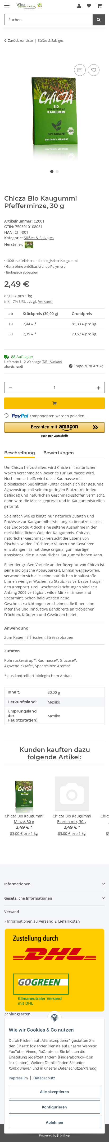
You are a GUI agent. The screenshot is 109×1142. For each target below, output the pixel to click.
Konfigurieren (54, 1107)
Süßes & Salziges (39, 237)
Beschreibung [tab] (19, 452)
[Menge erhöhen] (99, 387)
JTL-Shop (63, 1135)
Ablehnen (54, 1122)
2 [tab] (57, 171)
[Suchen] (99, 19)
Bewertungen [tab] (58, 452)
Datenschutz (44, 1078)
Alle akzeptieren (54, 1091)
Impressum (18, 1078)
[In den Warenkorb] (8, 57)
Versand (45, 301)
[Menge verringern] (10, 387)
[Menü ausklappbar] (7, 3)
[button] (79, 6)
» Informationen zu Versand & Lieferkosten (42, 921)
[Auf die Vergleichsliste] (80, 70)
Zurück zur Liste (20, 40)
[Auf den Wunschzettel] (93, 70)
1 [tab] (51, 171)
